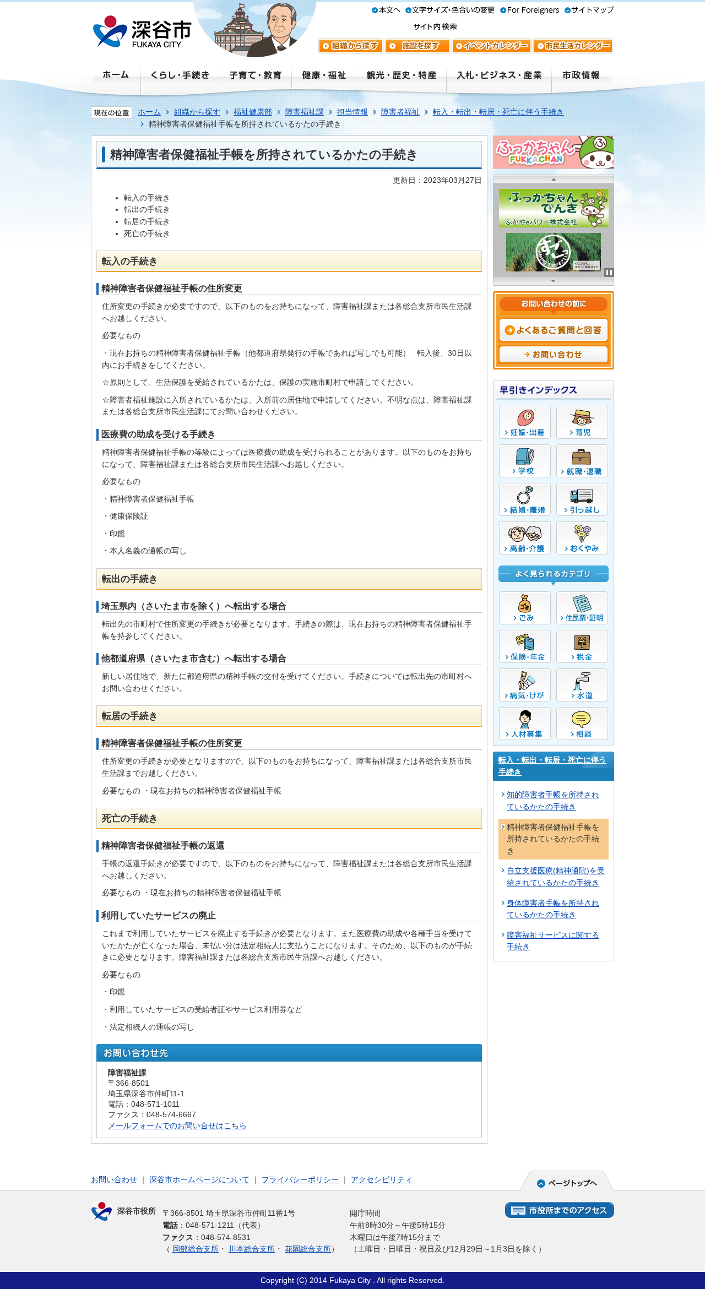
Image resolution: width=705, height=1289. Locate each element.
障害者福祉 (400, 111)
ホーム (149, 111)
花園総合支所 (308, 1248)
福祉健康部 (253, 111)
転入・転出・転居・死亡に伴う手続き (498, 111)
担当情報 (352, 111)
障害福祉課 (304, 111)
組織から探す (197, 111)
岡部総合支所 (195, 1248)
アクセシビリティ (382, 1179)
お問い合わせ (114, 1179)
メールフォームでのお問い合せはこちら (177, 1125)
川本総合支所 (252, 1248)
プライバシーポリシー (300, 1179)
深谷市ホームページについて (199, 1179)
